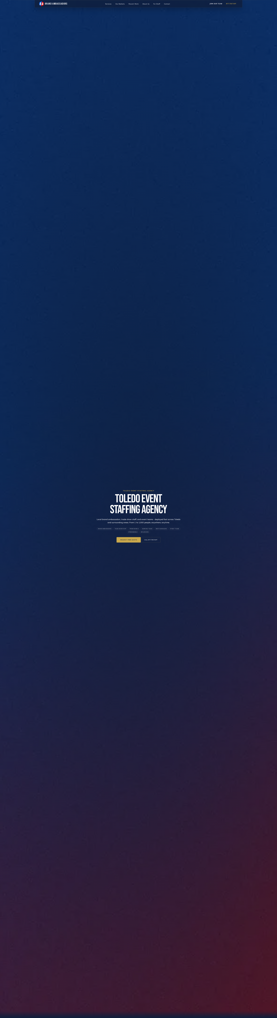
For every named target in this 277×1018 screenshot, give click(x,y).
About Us (145, 4)
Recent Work (133, 4)
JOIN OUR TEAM (215, 4)
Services (108, 4)
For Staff (156, 4)
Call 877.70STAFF (150, 540)
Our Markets (120, 4)
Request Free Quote (128, 540)
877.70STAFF (231, 4)
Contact (167, 4)
